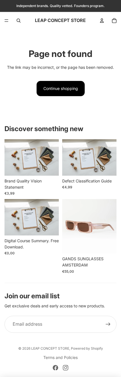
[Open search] (18, 20)
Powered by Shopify (87, 348)
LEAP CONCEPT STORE (50, 348)
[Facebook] (55, 367)
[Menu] (6, 20)
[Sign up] (108, 324)
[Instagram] (65, 367)
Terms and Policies (60, 357)
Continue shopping (60, 88)
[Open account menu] (102, 20)
